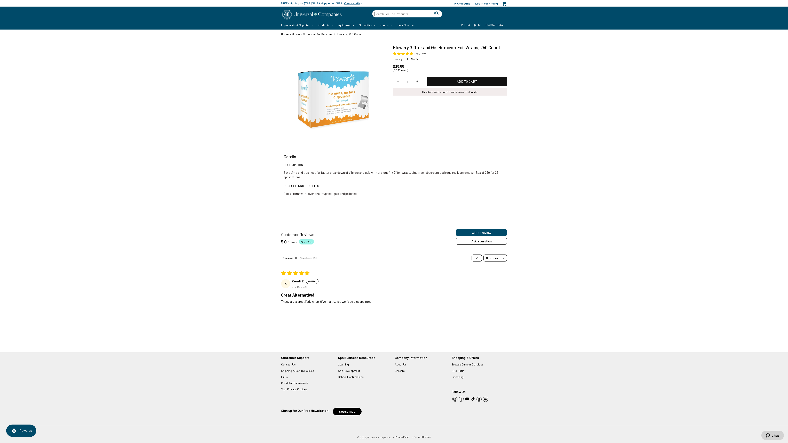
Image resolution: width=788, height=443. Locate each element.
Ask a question (481, 241)
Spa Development (349, 370)
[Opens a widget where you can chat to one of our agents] (772, 436)
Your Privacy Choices (294, 389)
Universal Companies (379, 437)
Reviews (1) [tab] (290, 258)
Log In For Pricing (486, 3)
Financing (458, 377)
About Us (401, 364)
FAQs (284, 377)
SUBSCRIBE (347, 411)
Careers (400, 370)
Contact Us (288, 364)
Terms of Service (422, 437)
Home (285, 34)
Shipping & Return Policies (297, 370)
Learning (343, 364)
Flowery (397, 59)
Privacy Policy (402, 437)
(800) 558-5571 (494, 24)
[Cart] (505, 5)
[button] (297, 25)
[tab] (290, 156)
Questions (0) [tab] (308, 258)
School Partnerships (351, 377)
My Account (462, 3)
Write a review (481, 232)
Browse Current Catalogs (467, 364)
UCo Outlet (459, 370)
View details (352, 3)
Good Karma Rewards (294, 383)
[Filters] (477, 258)
